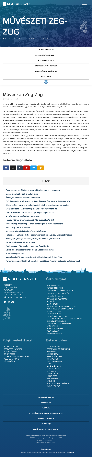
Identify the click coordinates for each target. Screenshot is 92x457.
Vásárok (51, 381)
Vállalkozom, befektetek (15, 297)
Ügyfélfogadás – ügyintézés (16, 356)
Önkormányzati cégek (56, 321)
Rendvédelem (52, 378)
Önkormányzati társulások (59, 324)
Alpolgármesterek (55, 288)
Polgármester (53, 285)
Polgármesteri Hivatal (44, 55)
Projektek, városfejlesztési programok (65, 319)
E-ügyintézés (9, 354)
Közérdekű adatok (12, 359)
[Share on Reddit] (26, 167)
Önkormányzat (45, 50)
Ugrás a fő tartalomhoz (83, 1)
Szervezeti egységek (13, 349)
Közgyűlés (51, 301)
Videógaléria (52, 354)
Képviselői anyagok (46, 418)
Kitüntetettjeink (54, 311)
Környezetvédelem (55, 328)
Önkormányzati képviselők (58, 290)
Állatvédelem (53, 331)
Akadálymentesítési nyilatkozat (46, 429)
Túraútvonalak (54, 386)
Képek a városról (54, 356)
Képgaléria (8, 290)
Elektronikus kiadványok (58, 383)
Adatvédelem (46, 424)
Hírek (22, 38)
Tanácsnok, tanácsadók (58, 299)
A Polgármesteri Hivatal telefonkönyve (46, 413)
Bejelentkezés (46, 449)
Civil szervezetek (54, 361)
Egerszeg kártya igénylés (46, 66)
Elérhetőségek (10, 352)
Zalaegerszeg (17, 4)
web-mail (46, 408)
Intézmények (52, 359)
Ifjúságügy (52, 371)
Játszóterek (52, 374)
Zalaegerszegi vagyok (13, 292)
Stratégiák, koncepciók (57, 316)
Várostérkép (52, 326)
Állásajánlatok (54, 366)
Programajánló (54, 347)
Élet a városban (45, 60)
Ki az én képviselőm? (55, 296)
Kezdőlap (10, 38)
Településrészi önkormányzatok (61, 306)
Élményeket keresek (12, 295)
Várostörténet (11, 287)
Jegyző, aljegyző (11, 347)
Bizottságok (52, 304)
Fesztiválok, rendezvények (58, 349)
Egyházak (51, 364)
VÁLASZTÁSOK (46, 76)
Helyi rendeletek (54, 314)
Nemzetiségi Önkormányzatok (60, 309)
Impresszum (46, 402)
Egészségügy (53, 369)
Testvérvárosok (54, 333)
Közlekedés (52, 376)
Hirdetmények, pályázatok (46, 71)
